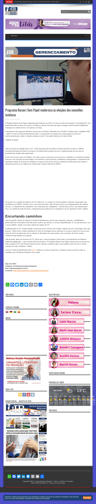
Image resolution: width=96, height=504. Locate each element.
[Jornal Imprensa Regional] (11, 13)
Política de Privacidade (57, 483)
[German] (12, 313)
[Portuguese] (16, 313)
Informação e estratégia (21, 2)
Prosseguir (87, 498)
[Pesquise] (89, 11)
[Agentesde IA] (48, 57)
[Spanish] (20, 313)
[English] (8, 313)
